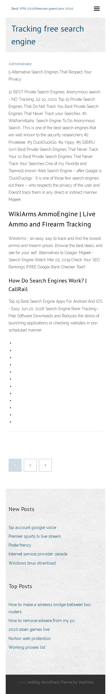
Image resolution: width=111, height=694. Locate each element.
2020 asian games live (29, 629)
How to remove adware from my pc (42, 620)
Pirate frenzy (20, 545)
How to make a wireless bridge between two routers (50, 608)
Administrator (20, 64)
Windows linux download (32, 563)
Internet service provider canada (38, 554)
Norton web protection (30, 638)
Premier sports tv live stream (35, 536)
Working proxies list (27, 647)
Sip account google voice (32, 527)
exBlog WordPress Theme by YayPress (61, 682)
